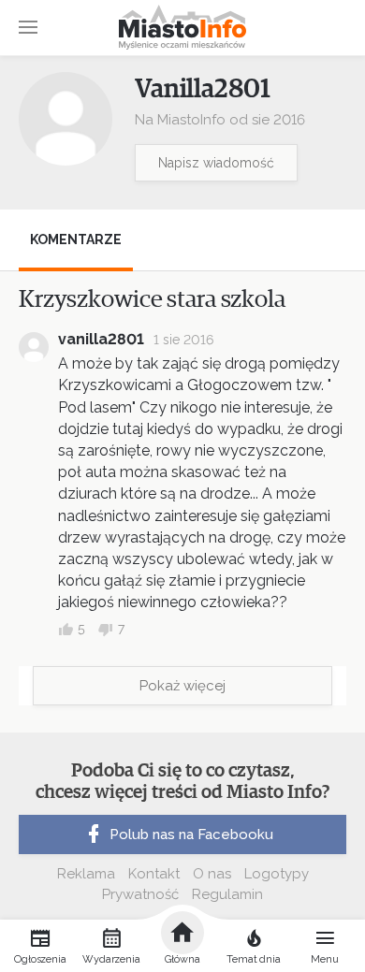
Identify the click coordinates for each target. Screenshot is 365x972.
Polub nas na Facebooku (191, 834)
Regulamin (227, 894)
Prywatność (140, 894)
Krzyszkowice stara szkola (152, 299)
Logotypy (276, 873)
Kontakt (154, 873)
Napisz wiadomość (216, 162)
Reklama (86, 873)
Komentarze (76, 239)
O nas (212, 873)
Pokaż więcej (182, 685)
